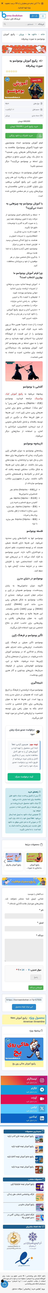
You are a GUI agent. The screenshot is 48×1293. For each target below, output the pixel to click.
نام (41, 910)
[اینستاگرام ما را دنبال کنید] (42, 1080)
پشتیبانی (27, 1289)
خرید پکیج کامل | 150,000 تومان (24, 126)
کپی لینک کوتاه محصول (24, 1006)
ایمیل (40, 922)
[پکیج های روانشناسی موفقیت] (24, 881)
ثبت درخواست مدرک (24, 776)
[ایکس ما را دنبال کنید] (42, 1108)
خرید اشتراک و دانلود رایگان (21, 135)
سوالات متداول (17, 1289)
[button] (2, 3)
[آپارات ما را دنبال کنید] (42, 1099)
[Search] (5, 24)
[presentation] (4, 861)
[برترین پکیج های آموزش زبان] (24, 49)
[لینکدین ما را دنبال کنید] (42, 1118)
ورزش (21, 34)
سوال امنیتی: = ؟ (28, 970)
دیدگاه (39, 935)
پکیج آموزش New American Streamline (28, 1020)
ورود (43, 1289)
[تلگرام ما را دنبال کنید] (42, 1089)
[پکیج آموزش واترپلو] (13, 857)
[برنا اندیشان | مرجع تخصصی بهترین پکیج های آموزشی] (12, 16)
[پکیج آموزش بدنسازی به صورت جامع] (34, 857)
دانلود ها (32, 34)
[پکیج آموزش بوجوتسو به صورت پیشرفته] (24, 88)
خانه (43, 34)
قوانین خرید (36, 1289)
